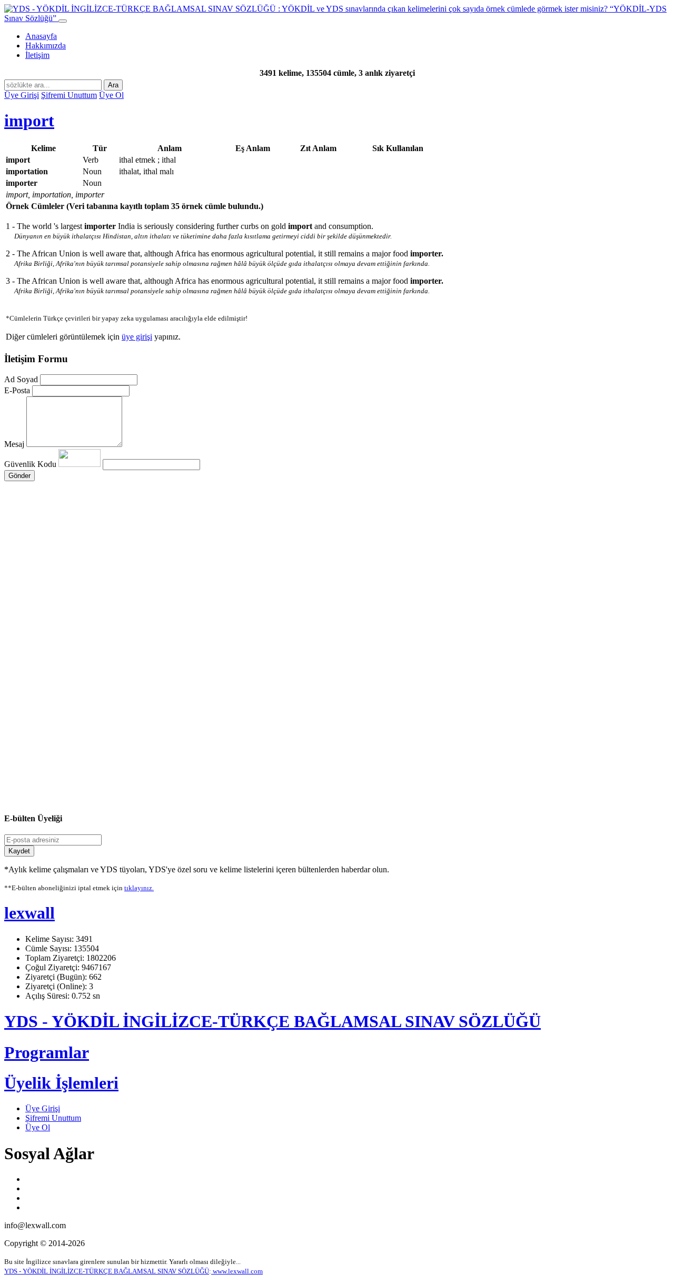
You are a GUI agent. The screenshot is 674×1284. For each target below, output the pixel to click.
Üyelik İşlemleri (61, 1082)
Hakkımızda (45, 45)
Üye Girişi (21, 95)
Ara (113, 85)
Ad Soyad (21, 379)
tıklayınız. (139, 888)
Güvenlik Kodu (31, 464)
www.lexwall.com (237, 1271)
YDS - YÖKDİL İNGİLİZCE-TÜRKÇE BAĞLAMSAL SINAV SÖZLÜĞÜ (272, 1021)
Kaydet (19, 851)
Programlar (46, 1052)
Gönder (19, 476)
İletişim (37, 55)
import (29, 120)
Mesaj (14, 444)
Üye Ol (111, 95)
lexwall (29, 912)
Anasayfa (41, 36)
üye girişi (137, 336)
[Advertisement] (320, 581)
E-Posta (17, 390)
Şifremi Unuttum (69, 95)
